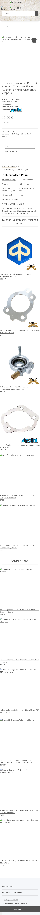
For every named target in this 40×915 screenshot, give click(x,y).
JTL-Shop (23, 909)
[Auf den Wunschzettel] (34, 40)
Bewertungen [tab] (23, 169)
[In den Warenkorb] (3, 34)
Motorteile (14, 106)
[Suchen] (36, 13)
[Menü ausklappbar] (4, 2)
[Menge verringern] (3, 146)
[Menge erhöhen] (36, 146)
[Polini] (16, 110)
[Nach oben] (1, 913)
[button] (3, 8)
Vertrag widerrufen (11, 900)
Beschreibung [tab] (9, 169)
